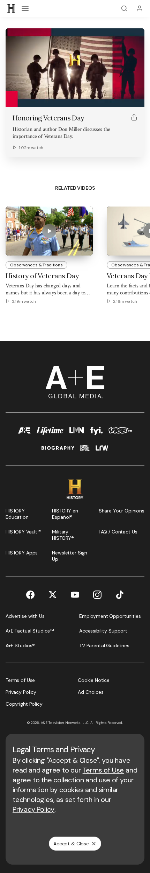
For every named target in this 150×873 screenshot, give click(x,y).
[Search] (124, 8)
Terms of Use (103, 770)
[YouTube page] (75, 595)
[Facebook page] (30, 595)
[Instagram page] (97, 595)
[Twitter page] (52, 595)
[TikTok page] (119, 595)
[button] (13, 97)
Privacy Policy (33, 809)
